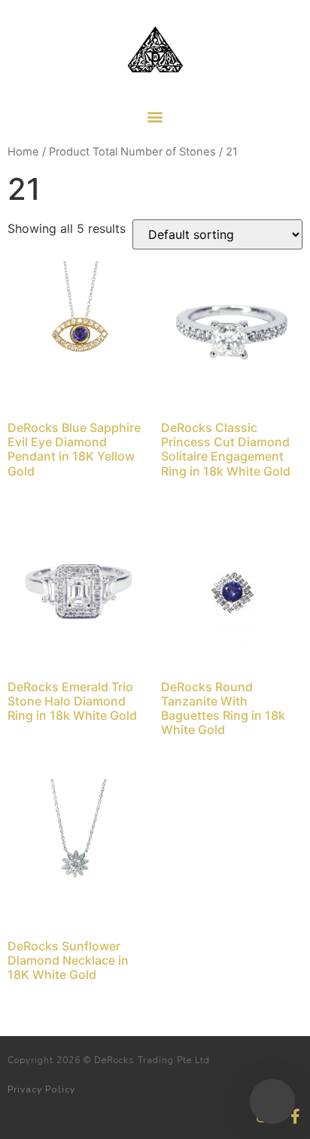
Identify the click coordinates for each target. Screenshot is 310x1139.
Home (23, 152)
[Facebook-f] (294, 1116)
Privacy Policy (41, 1089)
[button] (155, 116)
